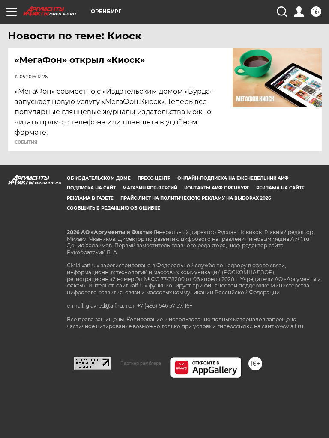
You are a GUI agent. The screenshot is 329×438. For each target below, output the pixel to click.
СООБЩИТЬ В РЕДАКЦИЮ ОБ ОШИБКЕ (113, 208)
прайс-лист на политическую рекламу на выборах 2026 (195, 198)
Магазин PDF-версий (150, 188)
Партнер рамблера (140, 363)
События (26, 142)
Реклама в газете (90, 198)
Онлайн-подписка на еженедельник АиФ (233, 178)
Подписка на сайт (91, 188)
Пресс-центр (154, 178)
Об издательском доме (99, 178)
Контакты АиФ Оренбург (216, 188)
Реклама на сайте (280, 188)
